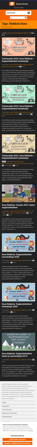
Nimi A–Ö (27, 33)
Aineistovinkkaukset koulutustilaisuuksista (19, 64)
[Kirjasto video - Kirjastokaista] (12, 3)
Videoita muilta (5, 66)
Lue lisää (30, 430)
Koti (3, 27)
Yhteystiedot (5, 406)
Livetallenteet (17, 213)
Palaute (4, 402)
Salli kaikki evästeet (17, 439)
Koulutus (12, 66)
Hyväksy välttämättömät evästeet (17, 443)
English (21, 7)
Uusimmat (10, 33)
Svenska (16, 7)
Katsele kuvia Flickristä (9, 413)
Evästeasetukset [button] (7, 417)
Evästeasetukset (17, 436)
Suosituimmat (19, 33)
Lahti (32, 64)
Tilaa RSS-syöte (7, 409)
